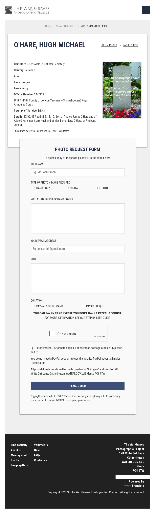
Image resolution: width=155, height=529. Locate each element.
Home (48, 26)
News (37, 450)
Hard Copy (43, 188)
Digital (74, 188)
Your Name (37, 164)
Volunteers (41, 445)
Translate (138, 486)
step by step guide (98, 318)
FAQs (37, 455)
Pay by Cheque (95, 306)
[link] (146, 10)
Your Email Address (44, 240)
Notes (34, 259)
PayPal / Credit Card (49, 306)
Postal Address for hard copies (52, 199)
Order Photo (109, 45)
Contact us (40, 460)
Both (104, 188)
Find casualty (19, 445)
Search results (66, 26)
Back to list (128, 45)
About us (16, 450)
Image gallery (19, 465)
